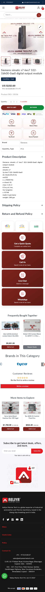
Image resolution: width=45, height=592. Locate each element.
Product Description (22, 157)
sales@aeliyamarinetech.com (23, 558)
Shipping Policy (22, 205)
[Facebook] (3, 519)
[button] (5, 61)
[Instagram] (12, 519)
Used (8, 79)
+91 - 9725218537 (23, 555)
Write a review (22, 386)
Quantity (4, 101)
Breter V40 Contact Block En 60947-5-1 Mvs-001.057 (32, 335)
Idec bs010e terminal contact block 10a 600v (10, 335)
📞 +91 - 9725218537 (7, 2)
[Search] (39, 15)
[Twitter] (8, 519)
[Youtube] (17, 519)
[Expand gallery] (40, 27)
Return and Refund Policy (22, 214)
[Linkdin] (22, 519)
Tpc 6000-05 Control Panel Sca (32, 417)
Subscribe (37, 451)
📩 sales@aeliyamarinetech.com (31, 2)
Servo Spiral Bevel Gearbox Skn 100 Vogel (10, 417)
